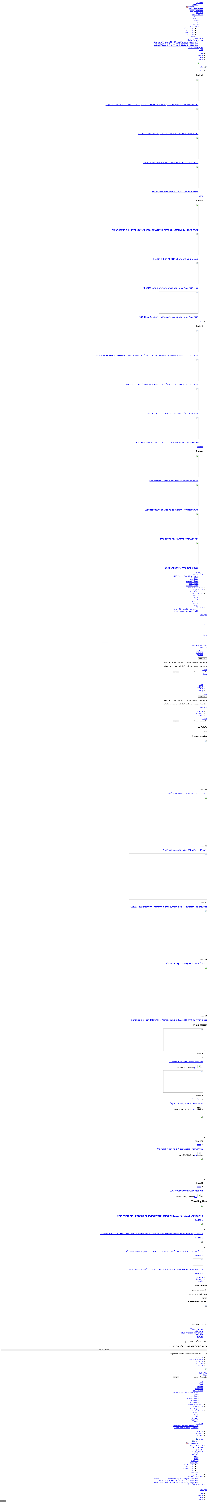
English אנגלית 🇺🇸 (192, 7)
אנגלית (196, 22)
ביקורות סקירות (198, 589)
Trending (200, 59)
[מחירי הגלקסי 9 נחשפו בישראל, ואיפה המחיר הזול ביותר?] (102, 1127)
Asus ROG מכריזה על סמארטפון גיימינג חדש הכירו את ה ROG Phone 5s (168, 317)
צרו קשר (200, 1337)
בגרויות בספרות (189, 30)
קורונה (201, 50)
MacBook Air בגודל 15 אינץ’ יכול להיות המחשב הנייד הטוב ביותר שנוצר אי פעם (166, 442)
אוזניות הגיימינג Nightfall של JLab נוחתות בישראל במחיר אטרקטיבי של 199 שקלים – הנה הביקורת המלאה (155, 230)
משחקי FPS (194, 578)
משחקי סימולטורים (192, 586)
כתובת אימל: (202, 1294)
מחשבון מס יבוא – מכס (195, 588)
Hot (201, 57)
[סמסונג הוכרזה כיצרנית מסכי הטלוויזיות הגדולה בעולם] (104, 763)
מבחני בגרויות (194, 26)
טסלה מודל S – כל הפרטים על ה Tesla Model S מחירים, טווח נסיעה (176, 44)
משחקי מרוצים (193, 584)
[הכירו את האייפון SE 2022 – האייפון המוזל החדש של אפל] (99, 177)
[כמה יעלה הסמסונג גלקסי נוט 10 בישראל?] (102, 1039)
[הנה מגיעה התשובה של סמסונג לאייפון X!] (102, 1169)
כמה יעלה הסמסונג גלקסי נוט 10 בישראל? (186, 1062)
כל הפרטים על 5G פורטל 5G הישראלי (185, 609)
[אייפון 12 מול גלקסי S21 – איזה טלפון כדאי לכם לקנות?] (104, 820)
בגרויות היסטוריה (188, 32)
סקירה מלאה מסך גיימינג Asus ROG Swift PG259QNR (175, 259)
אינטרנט (200, 447)
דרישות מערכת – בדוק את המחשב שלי (185, 576)
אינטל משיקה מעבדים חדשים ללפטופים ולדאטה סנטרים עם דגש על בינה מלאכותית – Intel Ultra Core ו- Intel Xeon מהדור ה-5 (146, 355)
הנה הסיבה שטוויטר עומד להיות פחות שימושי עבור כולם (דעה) (173, 481)
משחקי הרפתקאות (192, 582)
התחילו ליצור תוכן (104, 1350)
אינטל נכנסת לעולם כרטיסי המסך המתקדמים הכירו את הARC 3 (172, 413)
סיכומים (195, 595)
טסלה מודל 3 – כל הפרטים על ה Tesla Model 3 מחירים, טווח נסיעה (176, 46)
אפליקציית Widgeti (196, 1329)
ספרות (196, 20)
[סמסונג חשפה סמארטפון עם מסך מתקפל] (102, 1081)
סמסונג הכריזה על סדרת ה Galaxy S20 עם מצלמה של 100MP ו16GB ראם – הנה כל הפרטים (169, 1020)
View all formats (201, 645)
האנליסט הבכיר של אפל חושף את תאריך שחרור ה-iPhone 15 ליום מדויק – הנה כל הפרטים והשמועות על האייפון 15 (152, 104)
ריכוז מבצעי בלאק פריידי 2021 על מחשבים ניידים (178, 539)
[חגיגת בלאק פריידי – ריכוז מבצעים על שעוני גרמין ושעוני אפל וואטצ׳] (99, 495)
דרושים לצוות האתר (196, 9)
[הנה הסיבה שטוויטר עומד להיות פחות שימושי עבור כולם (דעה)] (99, 466)
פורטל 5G (199, 607)
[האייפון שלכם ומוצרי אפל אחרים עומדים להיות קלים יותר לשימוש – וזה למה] (99, 119)
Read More (199, 1220)
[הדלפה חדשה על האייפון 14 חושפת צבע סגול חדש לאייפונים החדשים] (99, 148)
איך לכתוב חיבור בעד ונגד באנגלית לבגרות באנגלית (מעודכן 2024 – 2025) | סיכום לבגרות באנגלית (164, 1251)
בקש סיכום (194, 36)
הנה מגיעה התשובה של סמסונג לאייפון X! (186, 1191)
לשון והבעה (194, 24)
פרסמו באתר (198, 38)
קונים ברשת (199, 572)
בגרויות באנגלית (189, 28)
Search (175, 672)
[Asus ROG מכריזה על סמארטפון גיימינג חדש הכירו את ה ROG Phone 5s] (99, 302)
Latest (201, 53)
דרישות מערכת (198, 574)
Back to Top (203, 1373)
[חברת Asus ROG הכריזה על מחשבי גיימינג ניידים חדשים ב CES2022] (99, 273)
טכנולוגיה (198, 1099)
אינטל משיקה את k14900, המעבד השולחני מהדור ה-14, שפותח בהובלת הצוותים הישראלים (161, 384)
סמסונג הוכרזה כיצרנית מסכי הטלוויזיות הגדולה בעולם (186, 793)
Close (205, 1375)
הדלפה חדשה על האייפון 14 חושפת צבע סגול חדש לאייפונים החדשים (170, 162)
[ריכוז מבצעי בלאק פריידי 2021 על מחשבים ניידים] (99, 524)
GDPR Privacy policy (195, 1359)
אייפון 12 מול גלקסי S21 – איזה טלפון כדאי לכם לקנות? (185, 850)
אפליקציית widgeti (196, 11)
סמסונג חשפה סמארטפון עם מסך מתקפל (186, 1103)
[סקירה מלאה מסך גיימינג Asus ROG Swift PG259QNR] (99, 244)
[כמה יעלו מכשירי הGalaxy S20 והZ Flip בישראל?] (104, 933)
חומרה (201, 321)
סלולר (201, 70)
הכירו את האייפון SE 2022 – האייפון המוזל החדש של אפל (175, 192)
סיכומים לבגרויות (197, 15)
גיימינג (201, 196)
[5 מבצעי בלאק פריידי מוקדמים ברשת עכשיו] (99, 553)
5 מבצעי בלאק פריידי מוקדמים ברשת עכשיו (181, 568)
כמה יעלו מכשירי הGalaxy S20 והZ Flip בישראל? (186, 963)
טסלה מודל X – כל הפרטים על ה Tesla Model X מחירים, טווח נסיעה (175, 42)
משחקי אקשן (194, 580)
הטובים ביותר (193, 591)
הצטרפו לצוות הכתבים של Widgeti (191, 1333)
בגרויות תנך (190, 34)
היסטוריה (195, 18)
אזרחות (196, 17)
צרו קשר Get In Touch (195, 48)
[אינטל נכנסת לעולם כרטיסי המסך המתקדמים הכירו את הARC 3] (99, 399)
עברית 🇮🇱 (199, 3)
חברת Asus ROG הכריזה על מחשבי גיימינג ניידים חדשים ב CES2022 (170, 288)
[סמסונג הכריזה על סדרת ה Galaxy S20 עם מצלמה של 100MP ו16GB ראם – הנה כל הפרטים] (104, 990)
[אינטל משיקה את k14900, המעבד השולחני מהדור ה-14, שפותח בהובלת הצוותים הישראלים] (99, 370)
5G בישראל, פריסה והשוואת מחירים (186, 611)
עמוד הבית (199, 1357)
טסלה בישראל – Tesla (195, 40)
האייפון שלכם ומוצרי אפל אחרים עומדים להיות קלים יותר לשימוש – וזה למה (168, 133)
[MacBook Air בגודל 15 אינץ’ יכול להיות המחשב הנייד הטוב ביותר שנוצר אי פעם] (99, 428)
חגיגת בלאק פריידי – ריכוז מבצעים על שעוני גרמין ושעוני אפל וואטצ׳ (171, 510)
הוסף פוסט (203, 615)
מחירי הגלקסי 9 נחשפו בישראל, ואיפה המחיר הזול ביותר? (180, 1149)
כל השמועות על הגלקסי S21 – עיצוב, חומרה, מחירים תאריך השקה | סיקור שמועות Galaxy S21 (168, 907)
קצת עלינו (199, 13)
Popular (200, 55)
